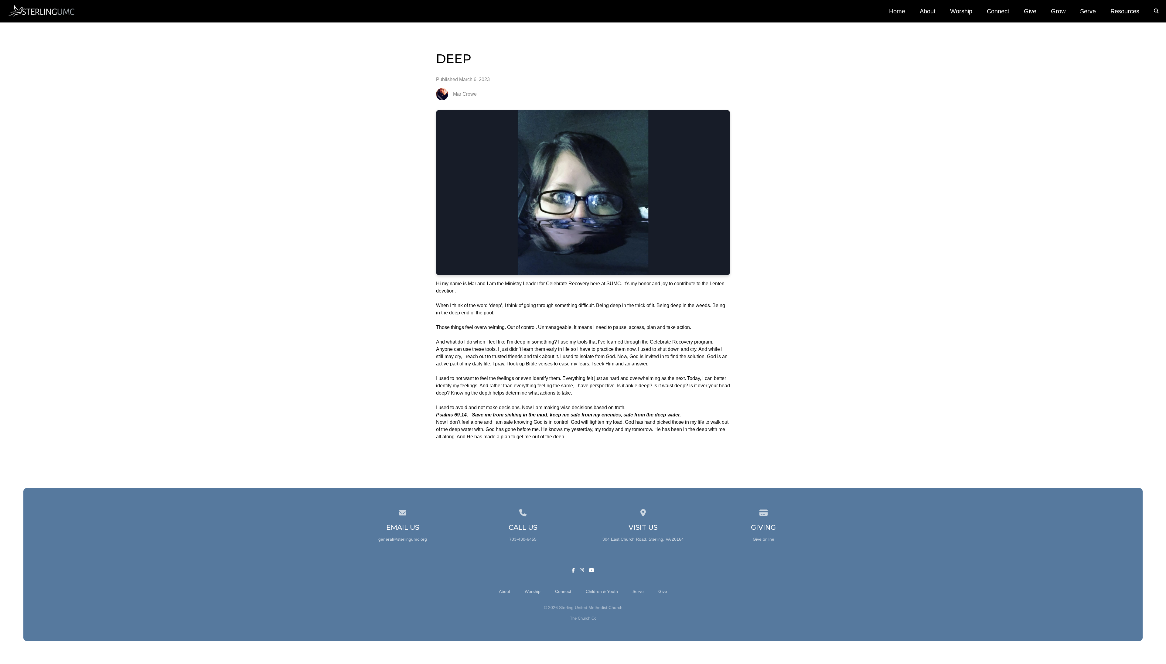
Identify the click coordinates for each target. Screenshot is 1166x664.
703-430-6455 (523, 539)
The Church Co (583, 618)
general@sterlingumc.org (402, 539)
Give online (763, 539)
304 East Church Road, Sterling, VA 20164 (643, 539)
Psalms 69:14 (451, 414)
